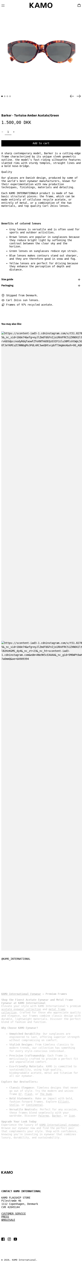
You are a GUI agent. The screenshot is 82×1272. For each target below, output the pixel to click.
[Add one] (13, 132)
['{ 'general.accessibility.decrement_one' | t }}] (2, 132)
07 (20, 1094)
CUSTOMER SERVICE (13, 1213)
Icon (72, 1115)
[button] (41, 51)
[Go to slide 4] (10, 96)
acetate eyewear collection (21, 1009)
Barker (56, 1115)
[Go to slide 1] (2, 96)
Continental (34, 1104)
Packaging (7, 285)
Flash (28, 1094)
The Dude (46, 1094)
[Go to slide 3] (7, 96)
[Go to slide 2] (4, 96)
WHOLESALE (8, 1219)
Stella (13, 1104)
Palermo (43, 1115)
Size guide (7, 279)
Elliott (63, 1101)
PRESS (5, 1216)
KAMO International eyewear (59, 1124)
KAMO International (24, 1260)
